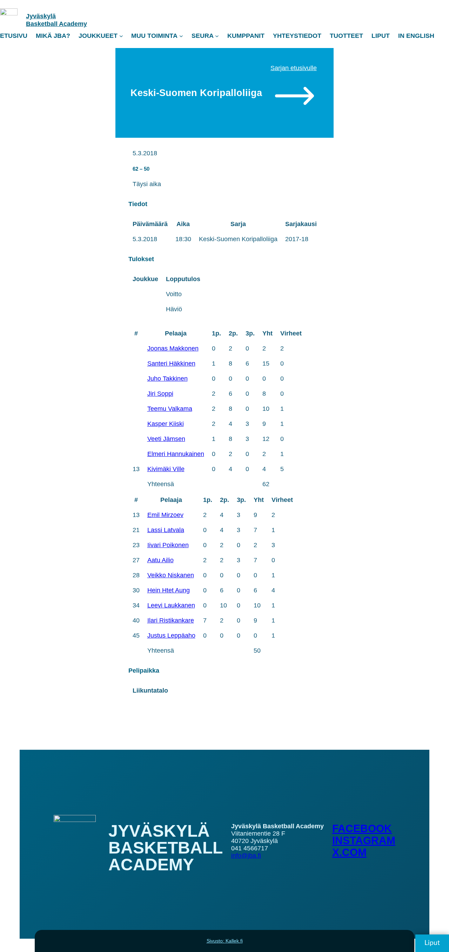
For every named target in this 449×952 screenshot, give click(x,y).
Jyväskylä (41, 16)
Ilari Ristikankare (170, 620)
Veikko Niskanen (170, 575)
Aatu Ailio (160, 560)
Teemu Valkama (169, 408)
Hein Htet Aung (168, 590)
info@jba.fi (246, 855)
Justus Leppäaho (171, 635)
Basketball (42, 23)
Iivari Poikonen (168, 545)
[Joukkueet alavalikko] (121, 36)
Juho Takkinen (167, 378)
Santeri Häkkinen (171, 363)
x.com (349, 852)
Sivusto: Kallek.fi (225, 941)
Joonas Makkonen (173, 348)
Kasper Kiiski (165, 423)
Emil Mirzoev (165, 514)
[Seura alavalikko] (217, 36)
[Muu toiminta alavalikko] (181, 36)
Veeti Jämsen (166, 438)
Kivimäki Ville (166, 468)
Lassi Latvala (165, 529)
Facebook (362, 828)
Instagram (363, 840)
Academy (73, 23)
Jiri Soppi (160, 393)
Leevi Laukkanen (171, 605)
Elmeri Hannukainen (175, 453)
